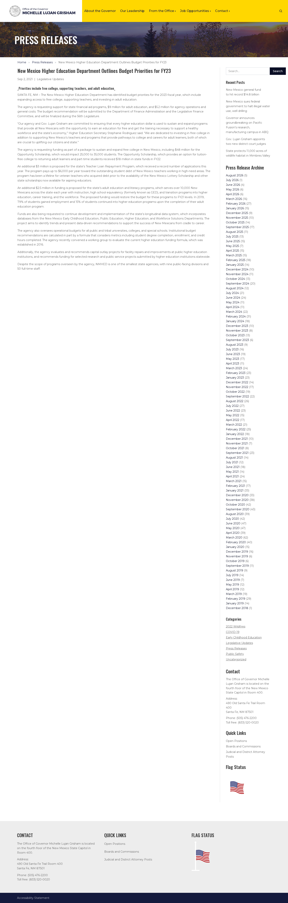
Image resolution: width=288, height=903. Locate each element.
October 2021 (235, 448)
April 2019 (232, 589)
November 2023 (237, 330)
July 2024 (232, 293)
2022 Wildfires (235, 626)
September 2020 (237, 509)
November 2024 (237, 274)
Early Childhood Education (244, 637)
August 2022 (234, 401)
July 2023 (232, 349)
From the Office (162, 11)
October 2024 (235, 279)
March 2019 (234, 594)
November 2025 (237, 217)
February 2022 (235, 429)
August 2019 (234, 570)
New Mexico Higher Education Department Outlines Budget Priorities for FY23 (112, 62)
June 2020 (233, 523)
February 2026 (235, 203)
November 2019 (237, 556)
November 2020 (237, 500)
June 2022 (233, 410)
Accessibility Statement (33, 898)
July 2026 (232, 180)
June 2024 (233, 297)
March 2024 (234, 312)
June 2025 (233, 241)
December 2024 (237, 269)
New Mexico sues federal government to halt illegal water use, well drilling (248, 106)
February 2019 (235, 598)
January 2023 (235, 377)
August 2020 (235, 514)
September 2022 (237, 396)
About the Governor (100, 11)
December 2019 (237, 551)
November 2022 (237, 387)
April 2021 (232, 476)
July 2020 (232, 518)
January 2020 (235, 547)
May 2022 (232, 415)
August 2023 (234, 344)
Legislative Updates (50, 79)
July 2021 (232, 462)
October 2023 (235, 335)
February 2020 (236, 542)
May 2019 (232, 584)
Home (21, 62)
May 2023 (232, 359)
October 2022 (235, 391)
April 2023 (232, 363)
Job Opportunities (195, 11)
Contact (222, 11)
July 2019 (232, 575)
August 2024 (235, 288)
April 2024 (232, 307)
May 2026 (232, 189)
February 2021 (235, 486)
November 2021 (237, 443)
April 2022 (232, 420)
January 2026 (235, 208)
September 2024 (237, 283)
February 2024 (236, 316)
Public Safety (235, 654)
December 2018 (237, 608)
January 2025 (235, 265)
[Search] (280, 11)
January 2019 (235, 603)
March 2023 (234, 368)
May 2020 (233, 528)
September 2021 (237, 453)
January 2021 (235, 490)
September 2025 (237, 227)
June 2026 (233, 185)
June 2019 (233, 580)
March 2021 (234, 481)
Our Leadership (132, 11)
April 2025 (232, 250)
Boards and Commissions (243, 746)
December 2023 (237, 326)
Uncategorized (236, 659)
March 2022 (234, 424)
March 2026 (234, 199)
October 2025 (235, 222)
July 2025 (232, 236)
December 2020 (237, 495)
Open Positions (236, 741)
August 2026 (234, 175)
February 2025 (235, 260)
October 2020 (235, 504)
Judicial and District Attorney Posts (128, 859)
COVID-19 (232, 632)
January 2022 (235, 434)
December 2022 (237, 382)
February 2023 (235, 373)
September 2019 (237, 566)
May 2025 (232, 246)
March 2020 (234, 537)
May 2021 (232, 471)
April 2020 (233, 533)
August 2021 (234, 457)
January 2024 (235, 321)
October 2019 (235, 561)
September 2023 (237, 340)
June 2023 (233, 354)
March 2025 (234, 255)
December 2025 (237, 213)
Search (278, 71)
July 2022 (232, 406)
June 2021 (233, 467)
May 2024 (232, 302)
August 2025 (234, 232)
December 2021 (237, 439)
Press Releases (42, 62)
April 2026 (232, 194)
